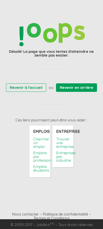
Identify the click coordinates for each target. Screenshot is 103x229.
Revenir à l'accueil (26, 87)
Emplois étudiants (40, 168)
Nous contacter (25, 214)
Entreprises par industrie (63, 156)
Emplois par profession (40, 156)
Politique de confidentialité (65, 214)
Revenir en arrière (76, 87)
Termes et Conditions (52, 218)
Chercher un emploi (40, 143)
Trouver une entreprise (63, 143)
